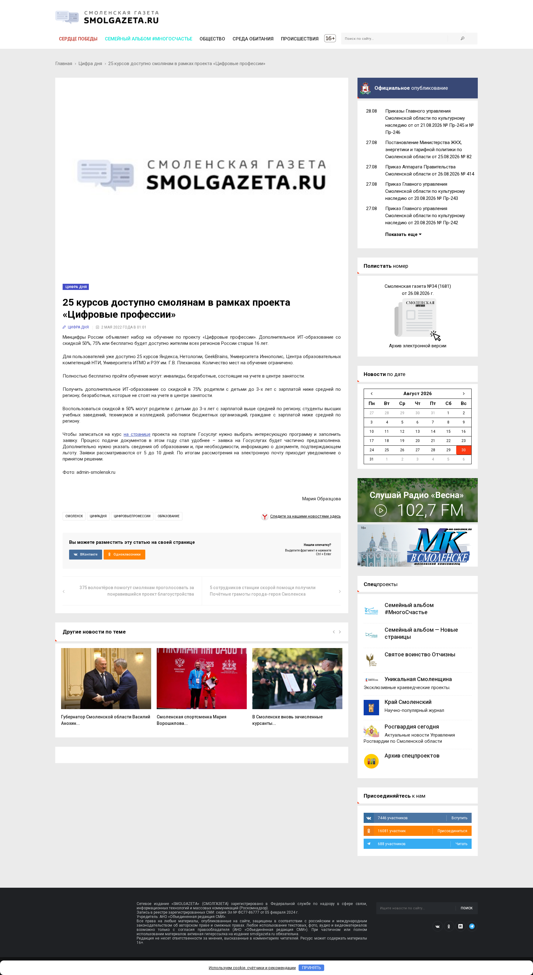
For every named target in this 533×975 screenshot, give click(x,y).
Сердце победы (78, 39)
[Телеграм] (472, 926)
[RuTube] (460, 926)
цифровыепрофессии (132, 516)
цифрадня (98, 516)
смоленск (74, 516)
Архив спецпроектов (412, 755)
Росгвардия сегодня (412, 726)
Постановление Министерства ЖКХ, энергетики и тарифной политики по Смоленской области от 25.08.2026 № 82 (428, 149)
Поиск (467, 908)
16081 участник (422, 831)
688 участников (422, 844)
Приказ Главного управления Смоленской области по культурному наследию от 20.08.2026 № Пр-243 (425, 191)
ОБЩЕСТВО (212, 39)
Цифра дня (90, 63)
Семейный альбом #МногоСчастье (148, 39)
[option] (106, 690)
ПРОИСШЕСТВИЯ (300, 39)
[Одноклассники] (449, 926)
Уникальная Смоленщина (418, 679)
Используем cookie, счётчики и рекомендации (252, 967)
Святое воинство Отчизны (420, 654)
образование (169, 516)
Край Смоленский (408, 702)
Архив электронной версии (417, 346)
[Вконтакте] (437, 926)
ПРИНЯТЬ (311, 967)
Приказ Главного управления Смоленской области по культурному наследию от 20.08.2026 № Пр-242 (425, 215)
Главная (63, 63)
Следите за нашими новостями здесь (305, 516)
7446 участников (422, 818)
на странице (137, 434)
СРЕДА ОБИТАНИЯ (253, 39)
